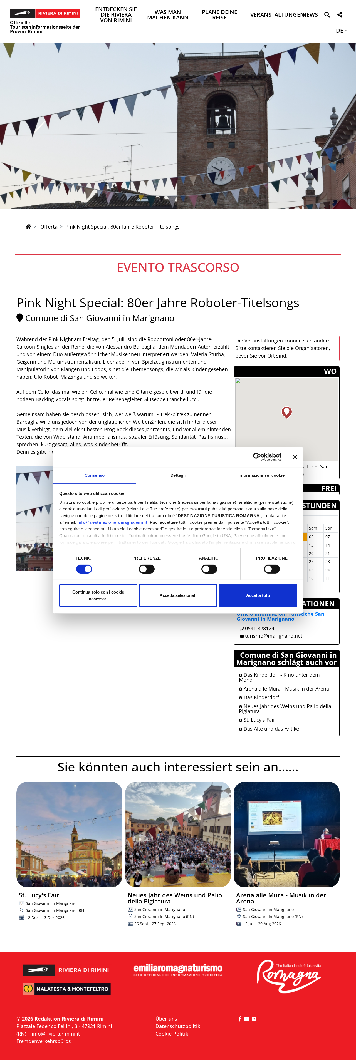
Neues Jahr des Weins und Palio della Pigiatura (285, 709)
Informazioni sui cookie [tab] (261, 475)
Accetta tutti (258, 595)
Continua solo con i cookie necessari (98, 595)
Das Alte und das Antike (270, 728)
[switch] (147, 569)
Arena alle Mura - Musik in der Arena (285, 688)
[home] (28, 226)
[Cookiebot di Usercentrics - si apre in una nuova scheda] (257, 457)
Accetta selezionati (178, 595)
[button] (327, 15)
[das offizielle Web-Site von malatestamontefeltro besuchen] (67, 992)
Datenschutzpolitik (177, 1026)
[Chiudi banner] (295, 457)
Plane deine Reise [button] (219, 15)
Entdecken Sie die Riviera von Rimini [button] (116, 15)
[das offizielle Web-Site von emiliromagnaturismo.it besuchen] (178, 970)
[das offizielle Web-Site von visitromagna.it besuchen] (289, 977)
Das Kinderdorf (260, 697)
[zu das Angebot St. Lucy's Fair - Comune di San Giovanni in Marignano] (69, 835)
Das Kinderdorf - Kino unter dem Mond (279, 677)
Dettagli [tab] (178, 475)
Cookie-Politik (171, 1033)
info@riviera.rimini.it (56, 1033)
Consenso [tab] (95, 475)
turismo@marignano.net (273, 635)
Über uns (166, 1018)
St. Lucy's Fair (258, 719)
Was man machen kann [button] (168, 15)
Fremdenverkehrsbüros (43, 1041)
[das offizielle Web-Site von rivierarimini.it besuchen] (67, 966)
